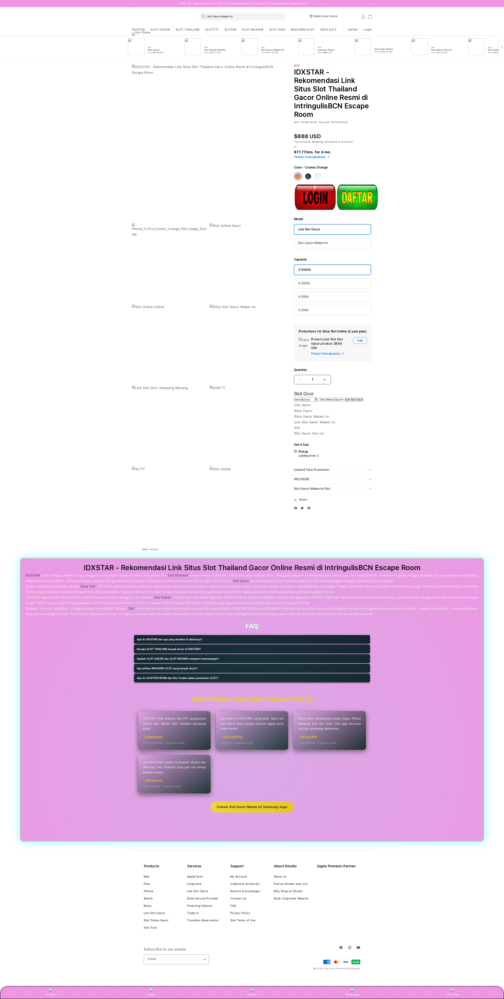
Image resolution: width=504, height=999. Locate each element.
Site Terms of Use (243, 920)
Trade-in (193, 913)
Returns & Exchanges (245, 891)
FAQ (233, 905)
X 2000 (303, 310)
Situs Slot (88, 586)
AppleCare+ (195, 876)
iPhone (148, 891)
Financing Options (199, 905)
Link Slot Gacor (309, 229)
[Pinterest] (310, 509)
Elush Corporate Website (291, 898)
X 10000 (304, 283)
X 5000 (303, 297)
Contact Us (238, 898)
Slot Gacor (241, 581)
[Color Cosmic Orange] (298, 176)
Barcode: (324, 122)
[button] (138, 29)
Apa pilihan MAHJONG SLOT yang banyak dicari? (167, 668)
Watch (148, 898)
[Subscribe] (204, 959)
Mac (147, 876)
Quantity (300, 370)
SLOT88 (230, 29)
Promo (51, 994)
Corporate (194, 883)
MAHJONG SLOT (303, 29)
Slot (131, 608)
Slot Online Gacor (156, 920)
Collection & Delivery (245, 883)
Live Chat (453, 994)
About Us (280, 876)
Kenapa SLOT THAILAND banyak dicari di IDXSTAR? (169, 649)
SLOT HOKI (277, 29)
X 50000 (304, 270)
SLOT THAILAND (188, 29)
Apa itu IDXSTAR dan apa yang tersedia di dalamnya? (169, 639)
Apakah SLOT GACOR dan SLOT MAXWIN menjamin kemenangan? (178, 658)
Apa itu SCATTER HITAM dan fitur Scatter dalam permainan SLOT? (177, 678)
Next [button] (370, 4)
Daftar (252, 994)
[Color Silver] (317, 176)
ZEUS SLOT (328, 29)
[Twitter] (303, 509)
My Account (238, 876)
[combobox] (242, 16)
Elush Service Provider (202, 898)
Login (151, 994)
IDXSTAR (138, 29)
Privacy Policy (240, 913)
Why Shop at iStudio (288, 891)
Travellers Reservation (203, 920)
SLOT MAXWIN (252, 29)
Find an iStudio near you (291, 883)
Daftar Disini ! (315, 3)
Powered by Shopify (348, 968)
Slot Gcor (150, 927)
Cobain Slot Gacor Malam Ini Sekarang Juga (252, 807)
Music (148, 905)
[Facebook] (296, 509)
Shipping (317, 142)
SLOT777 (212, 29)
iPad (147, 883)
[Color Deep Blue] (308, 176)
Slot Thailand (178, 575)
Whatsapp (352, 994)
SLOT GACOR (160, 29)
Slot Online (162, 597)
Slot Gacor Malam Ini (313, 243)
